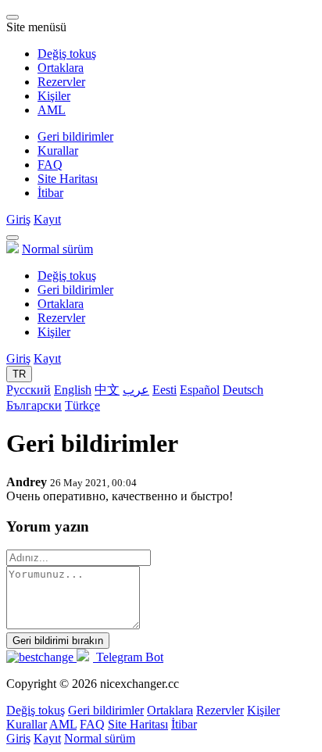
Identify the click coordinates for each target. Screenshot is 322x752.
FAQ (50, 164)
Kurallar (58, 150)
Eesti (164, 389)
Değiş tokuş (67, 53)
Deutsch (243, 389)
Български (34, 405)
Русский (28, 389)
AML (52, 109)
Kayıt (47, 219)
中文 (107, 389)
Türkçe (82, 405)
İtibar (50, 192)
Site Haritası (68, 178)
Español (200, 389)
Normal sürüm (57, 249)
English (72, 389)
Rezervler (61, 81)
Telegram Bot (128, 657)
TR (19, 374)
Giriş (18, 219)
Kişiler (54, 95)
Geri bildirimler (75, 136)
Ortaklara (61, 67)
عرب (136, 389)
